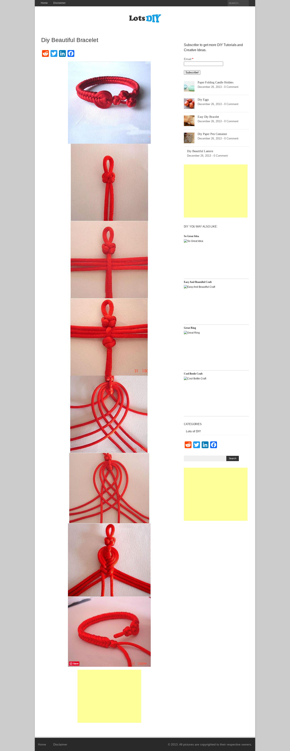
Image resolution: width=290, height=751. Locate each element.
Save (76, 663)
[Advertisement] (109, 696)
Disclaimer (59, 2)
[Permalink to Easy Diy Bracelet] (189, 120)
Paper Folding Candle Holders (215, 82)
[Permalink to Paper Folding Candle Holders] (189, 86)
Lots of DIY (193, 431)
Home (44, 2)
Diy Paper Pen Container (212, 134)
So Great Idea (191, 236)
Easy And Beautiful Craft (198, 282)
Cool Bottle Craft (193, 373)
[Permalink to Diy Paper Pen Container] (189, 137)
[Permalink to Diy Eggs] (189, 103)
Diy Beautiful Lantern (200, 151)
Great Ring (190, 327)
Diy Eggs (203, 99)
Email (188, 59)
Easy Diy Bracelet (208, 116)
